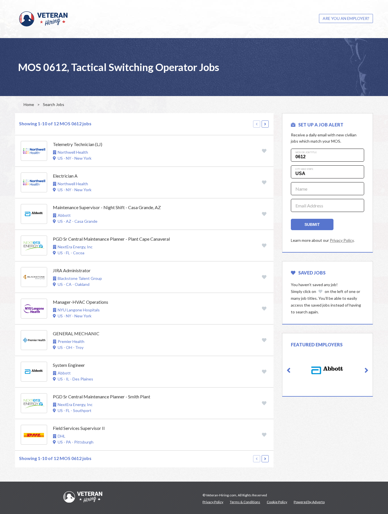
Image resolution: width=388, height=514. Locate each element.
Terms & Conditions (245, 502)
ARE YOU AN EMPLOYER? (346, 18)
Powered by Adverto (309, 502)
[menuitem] (346, 18)
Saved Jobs (312, 272)
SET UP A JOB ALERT (320, 124)
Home (29, 104)
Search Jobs (53, 104)
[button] (289, 370)
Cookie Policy (277, 502)
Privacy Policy (342, 240)
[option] (327, 370)
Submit (312, 224)
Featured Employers (317, 344)
